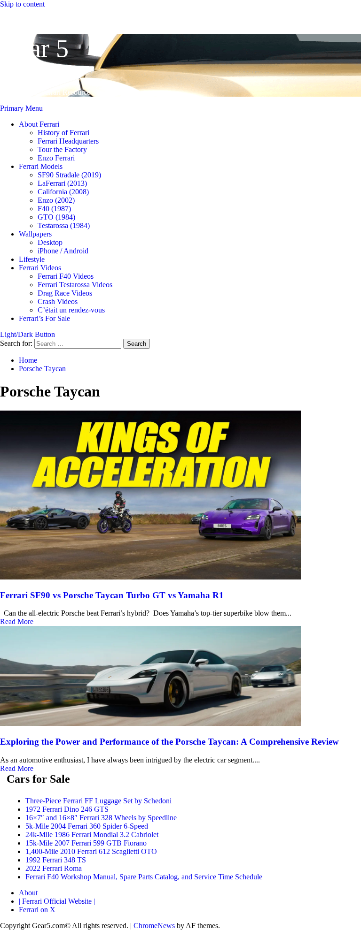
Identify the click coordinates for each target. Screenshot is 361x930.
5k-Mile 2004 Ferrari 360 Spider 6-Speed (86, 826)
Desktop (50, 242)
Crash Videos (58, 301)
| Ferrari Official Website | (57, 901)
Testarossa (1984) (64, 225)
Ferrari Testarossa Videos (75, 285)
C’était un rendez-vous (71, 310)
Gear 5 (34, 48)
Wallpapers (35, 234)
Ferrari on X (37, 910)
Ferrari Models (41, 166)
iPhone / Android (63, 251)
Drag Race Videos (65, 293)
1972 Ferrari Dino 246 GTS (67, 809)
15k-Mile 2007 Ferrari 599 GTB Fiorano (86, 843)
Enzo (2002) (56, 200)
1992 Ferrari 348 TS (55, 860)
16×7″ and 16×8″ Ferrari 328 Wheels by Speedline (101, 818)
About (28, 893)
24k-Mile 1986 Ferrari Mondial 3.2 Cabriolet (91, 835)
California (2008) (63, 192)
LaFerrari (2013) (62, 183)
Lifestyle (32, 259)
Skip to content (22, 4)
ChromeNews (154, 926)
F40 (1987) (54, 209)
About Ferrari (39, 124)
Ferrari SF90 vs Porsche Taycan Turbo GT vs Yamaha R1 (112, 595)
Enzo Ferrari (56, 158)
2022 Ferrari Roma (53, 868)
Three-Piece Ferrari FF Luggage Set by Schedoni (98, 801)
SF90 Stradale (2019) (69, 175)
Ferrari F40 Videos (66, 276)
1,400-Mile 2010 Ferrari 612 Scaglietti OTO (91, 851)
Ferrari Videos (40, 268)
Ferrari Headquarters (68, 141)
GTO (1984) (56, 217)
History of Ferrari (63, 133)
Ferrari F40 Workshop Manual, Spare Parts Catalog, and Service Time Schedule (143, 877)
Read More (16, 621)
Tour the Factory (62, 149)
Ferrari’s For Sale (44, 318)
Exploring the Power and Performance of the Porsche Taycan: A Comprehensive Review (169, 742)
